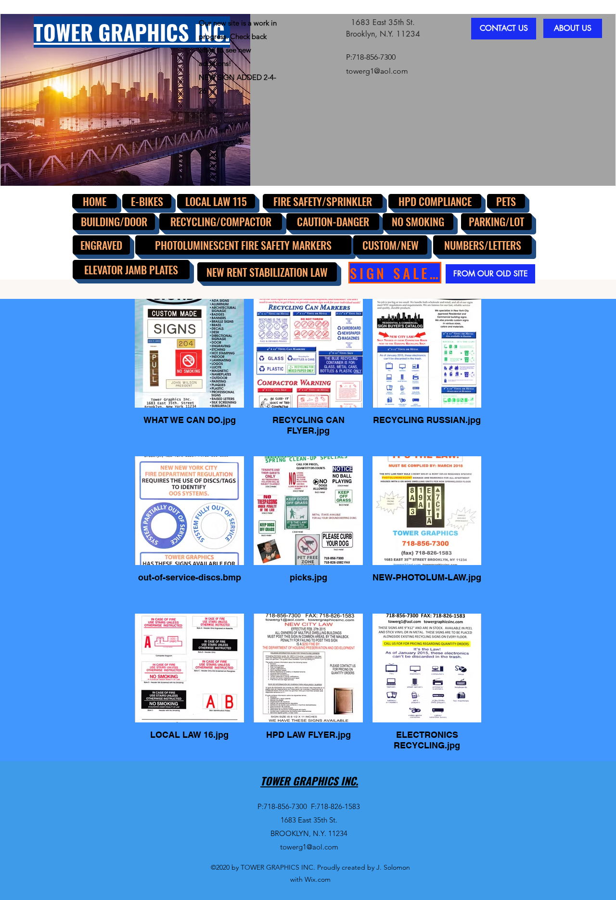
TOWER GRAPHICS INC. (309, 780)
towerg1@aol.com (377, 71)
